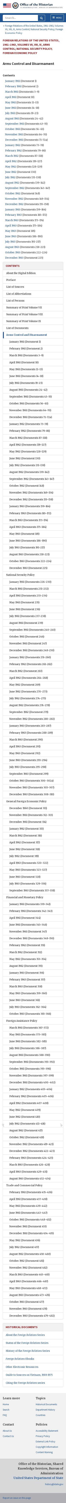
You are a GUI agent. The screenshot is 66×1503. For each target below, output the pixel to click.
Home (6, 1404)
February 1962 (13, 150)
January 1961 (12, 81)
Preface (11, 280)
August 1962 (12, 182)
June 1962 (10, 172)
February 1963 (13, 215)
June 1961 (10, 107)
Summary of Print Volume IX (23, 321)
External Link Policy (45, 1441)
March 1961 (11, 91)
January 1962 (12, 145)
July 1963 (10, 241)
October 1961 (12, 129)
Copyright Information (47, 1446)
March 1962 (12, 156)
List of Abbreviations (18, 293)
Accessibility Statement (47, 1430)
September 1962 (14, 188)
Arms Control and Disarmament (26, 335)
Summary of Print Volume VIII (24, 314)
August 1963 (12, 247)
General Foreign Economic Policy (26, 801)
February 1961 (13, 86)
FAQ (5, 1415)
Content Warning (44, 1452)
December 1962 (14, 204)
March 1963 (12, 220)
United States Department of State (38, 1478)
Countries (40, 1415)
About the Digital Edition (21, 273)
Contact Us (8, 1436)
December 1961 (14, 139)
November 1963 (31, 787)
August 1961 (12, 118)
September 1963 (28, 773)
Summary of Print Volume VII (24, 307)
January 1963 (12, 209)
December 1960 (28, 808)
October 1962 (12, 193)
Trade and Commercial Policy (24, 1185)
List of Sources (15, 286)
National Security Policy (20, 574)
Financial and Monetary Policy (24, 897)
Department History (45, 1409)
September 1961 (14, 123)
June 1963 (10, 236)
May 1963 (10, 231)
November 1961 (14, 134)
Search (6, 1409)
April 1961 (10, 97)
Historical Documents (46, 1404)
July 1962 (10, 177)
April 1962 (11, 161)
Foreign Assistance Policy (21, 1020)
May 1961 (10, 102)
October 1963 (12, 252)
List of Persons (15, 300)
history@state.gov (54, 1484)
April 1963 (11, 225)
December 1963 (14, 257)
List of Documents (17, 328)
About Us (7, 1430)
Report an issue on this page (17, 1497)
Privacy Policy (43, 1436)
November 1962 (14, 198)
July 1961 (10, 113)
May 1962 (10, 166)
